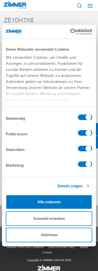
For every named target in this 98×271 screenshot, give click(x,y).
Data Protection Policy (61, 247)
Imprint (84, 247)
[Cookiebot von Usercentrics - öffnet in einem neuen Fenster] (70, 31)
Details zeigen (70, 186)
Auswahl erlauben (49, 218)
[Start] (15, 5)
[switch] (85, 134)
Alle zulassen (49, 202)
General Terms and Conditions (25, 247)
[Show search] (79, 5)
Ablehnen (49, 235)
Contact (47, 252)
